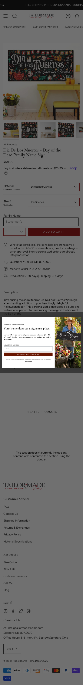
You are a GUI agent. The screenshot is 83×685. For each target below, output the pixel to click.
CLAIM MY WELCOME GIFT (28, 354)
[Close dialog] (78, 320)
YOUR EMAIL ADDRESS (11, 345)
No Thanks (28, 361)
